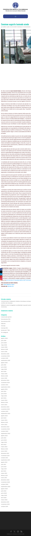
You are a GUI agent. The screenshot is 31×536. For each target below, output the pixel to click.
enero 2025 (4, 378)
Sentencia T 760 (5, 330)
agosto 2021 (4, 462)
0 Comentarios (26, 27)
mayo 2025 (4, 369)
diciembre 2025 (5, 353)
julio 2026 (3, 340)
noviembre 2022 (5, 429)
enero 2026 (4, 351)
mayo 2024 (4, 395)
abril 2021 (3, 471)
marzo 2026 (4, 347)
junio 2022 (4, 440)
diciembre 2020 (5, 480)
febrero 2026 (4, 349)
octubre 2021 (4, 457)
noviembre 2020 (5, 482)
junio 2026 (4, 342)
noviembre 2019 (5, 504)
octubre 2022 (4, 431)
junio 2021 (3, 466)
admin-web (6, 27)
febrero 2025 (4, 376)
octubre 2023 (4, 411)
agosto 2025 (4, 362)
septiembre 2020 (5, 486)
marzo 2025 (4, 373)
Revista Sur (11, 286)
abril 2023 (3, 418)
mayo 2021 (4, 468)
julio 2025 (3, 365)
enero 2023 (4, 424)
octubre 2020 (4, 484)
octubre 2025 (4, 358)
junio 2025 (4, 367)
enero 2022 (4, 451)
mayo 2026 (4, 345)
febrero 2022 (4, 449)
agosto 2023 (4, 415)
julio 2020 (3, 491)
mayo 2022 (4, 442)
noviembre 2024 (5, 382)
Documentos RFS (5, 321)
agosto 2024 (4, 389)
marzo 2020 (4, 499)
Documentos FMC (6, 319)
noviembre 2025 (5, 356)
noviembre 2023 (5, 409)
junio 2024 (4, 393)
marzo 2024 (4, 400)
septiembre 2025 (5, 360)
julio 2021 (3, 464)
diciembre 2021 (5, 453)
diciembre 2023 (5, 407)
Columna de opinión (6, 317)
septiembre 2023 (5, 413)
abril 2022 (3, 444)
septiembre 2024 (5, 387)
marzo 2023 (4, 420)
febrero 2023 (4, 422)
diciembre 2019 (5, 502)
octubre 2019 (4, 506)
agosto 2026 (4, 338)
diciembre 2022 (5, 426)
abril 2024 (3, 398)
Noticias (19, 27)
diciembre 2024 (5, 380)
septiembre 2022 (5, 433)
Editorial (3, 323)
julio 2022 (3, 438)
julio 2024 (3, 391)
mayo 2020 (4, 495)
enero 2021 (4, 477)
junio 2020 (4, 493)
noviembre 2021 (5, 455)
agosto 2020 (4, 488)
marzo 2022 (4, 446)
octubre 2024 (4, 384)
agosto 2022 (4, 435)
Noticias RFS (4, 328)
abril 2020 (3, 497)
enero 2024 (4, 404)
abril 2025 (3, 371)
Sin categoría (4, 332)
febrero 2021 (4, 475)
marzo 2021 (4, 473)
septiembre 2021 (5, 460)
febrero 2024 (4, 402)
